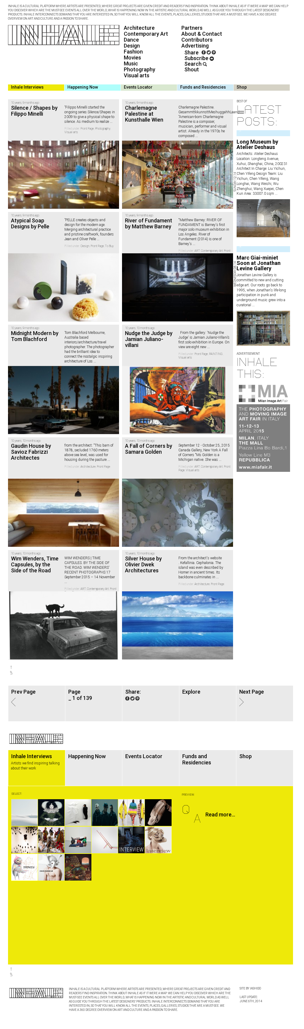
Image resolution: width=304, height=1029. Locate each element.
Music (131, 63)
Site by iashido (250, 988)
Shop (242, 87)
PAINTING (216, 354)
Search (193, 64)
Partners (191, 28)
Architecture (139, 28)
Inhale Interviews (27, 87)
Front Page (87, 128)
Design (132, 46)
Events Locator (138, 87)
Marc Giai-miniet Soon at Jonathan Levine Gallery (259, 262)
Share (191, 52)
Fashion (133, 51)
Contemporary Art (146, 34)
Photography (139, 69)
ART (197, 250)
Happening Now (82, 87)
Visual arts (136, 75)
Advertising (195, 46)
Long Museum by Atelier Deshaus (257, 144)
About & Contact (201, 34)
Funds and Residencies (203, 87)
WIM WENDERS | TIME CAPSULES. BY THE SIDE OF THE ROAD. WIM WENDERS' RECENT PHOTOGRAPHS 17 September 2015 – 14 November (89, 567)
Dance (131, 40)
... (276, 193)
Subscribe (197, 58)
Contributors (197, 40)
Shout (191, 69)
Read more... (220, 814)
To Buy (109, 246)
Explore (191, 692)
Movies (132, 57)
